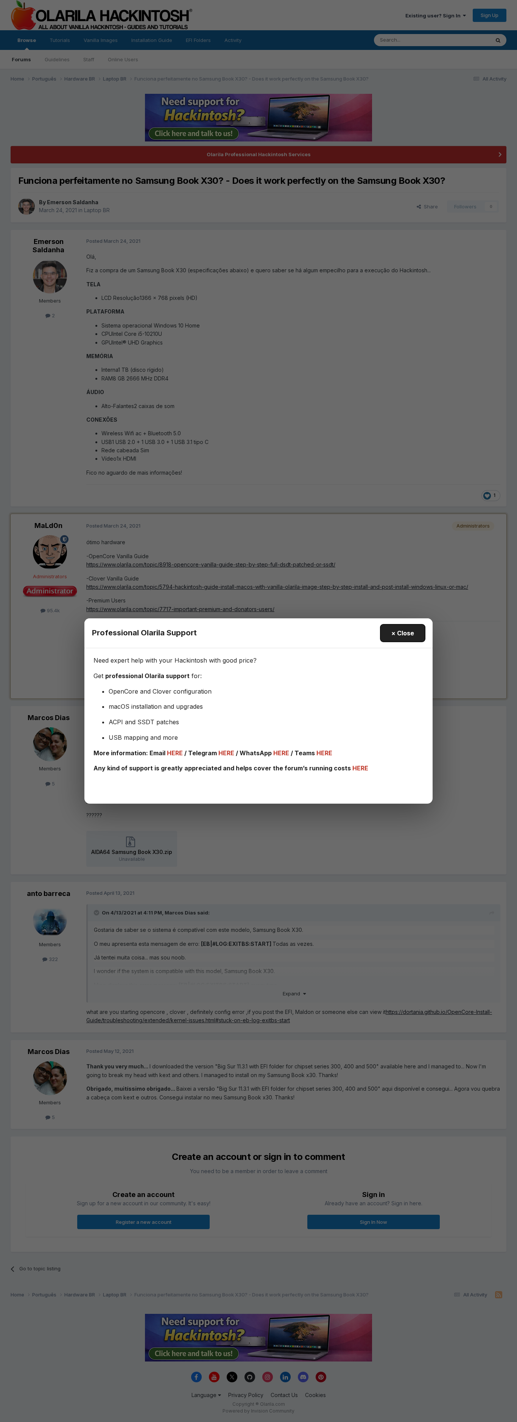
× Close (402, 633)
